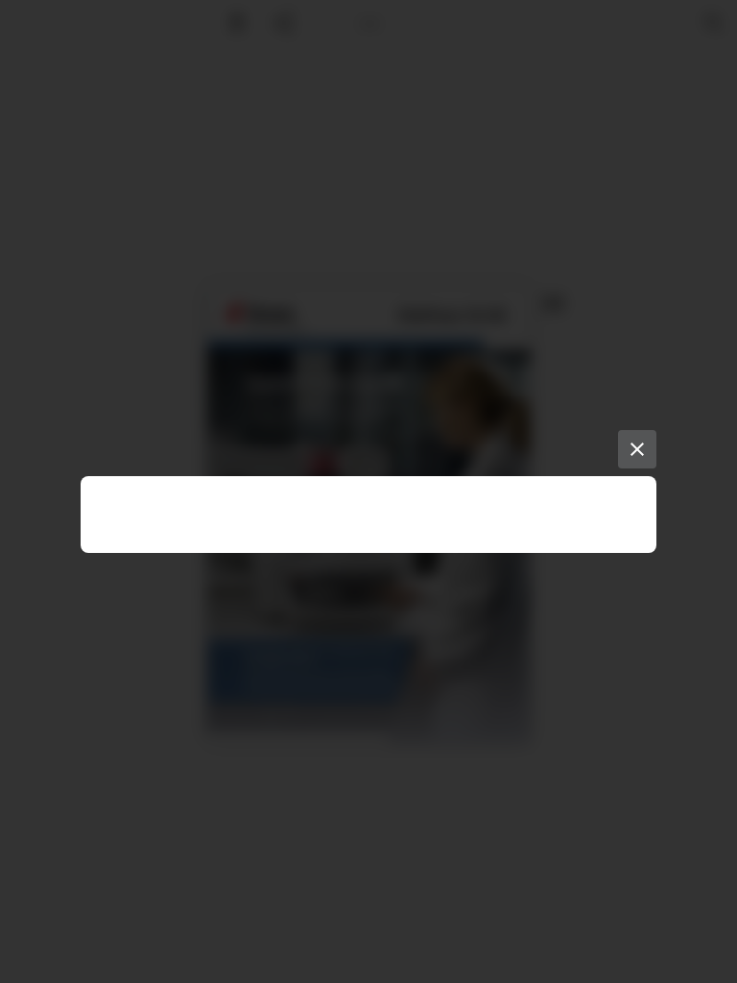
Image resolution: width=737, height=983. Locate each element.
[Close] (637, 449)
